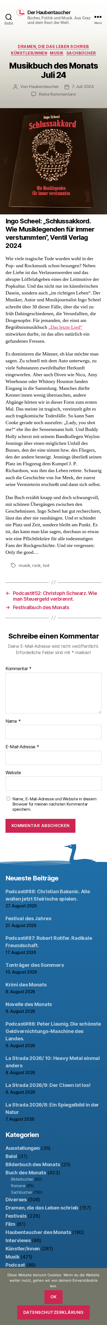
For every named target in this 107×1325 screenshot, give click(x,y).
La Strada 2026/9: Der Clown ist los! (47, 1085)
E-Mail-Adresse (22, 746)
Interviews (17, 1240)
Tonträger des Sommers (34, 965)
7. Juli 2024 (83, 86)
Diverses (16, 1199)
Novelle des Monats (28, 1004)
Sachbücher (81, 53)
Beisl (11, 1156)
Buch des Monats (25, 1172)
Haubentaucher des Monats (38, 1232)
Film (10, 1224)
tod (46, 565)
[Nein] (100, 1296)
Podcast (15, 1265)
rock (36, 565)
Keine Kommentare (57, 94)
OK (53, 1296)
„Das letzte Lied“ (65, 327)
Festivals (16, 1216)
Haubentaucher (44, 86)
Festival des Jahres (28, 918)
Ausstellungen (22, 1148)
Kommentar (18, 668)
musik (24, 565)
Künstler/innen (29, 53)
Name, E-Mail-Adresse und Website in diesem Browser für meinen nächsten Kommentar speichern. (54, 804)
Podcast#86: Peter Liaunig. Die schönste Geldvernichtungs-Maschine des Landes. (53, 1031)
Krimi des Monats (26, 984)
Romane (18, 1185)
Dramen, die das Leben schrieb (53, 46)
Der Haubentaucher (49, 12)
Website (13, 772)
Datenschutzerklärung (53, 1312)
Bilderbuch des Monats (32, 1164)
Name (13, 721)
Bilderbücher (22, 1179)
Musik (57, 53)
